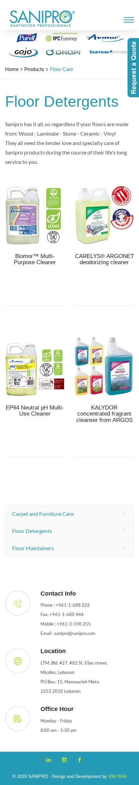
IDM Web (117, 776)
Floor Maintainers (33, 548)
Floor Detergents (32, 531)
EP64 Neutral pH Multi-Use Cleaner (35, 411)
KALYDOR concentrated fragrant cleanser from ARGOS (104, 414)
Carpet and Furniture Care (43, 513)
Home (12, 69)
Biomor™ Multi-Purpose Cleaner (35, 259)
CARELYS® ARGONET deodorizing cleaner (104, 259)
